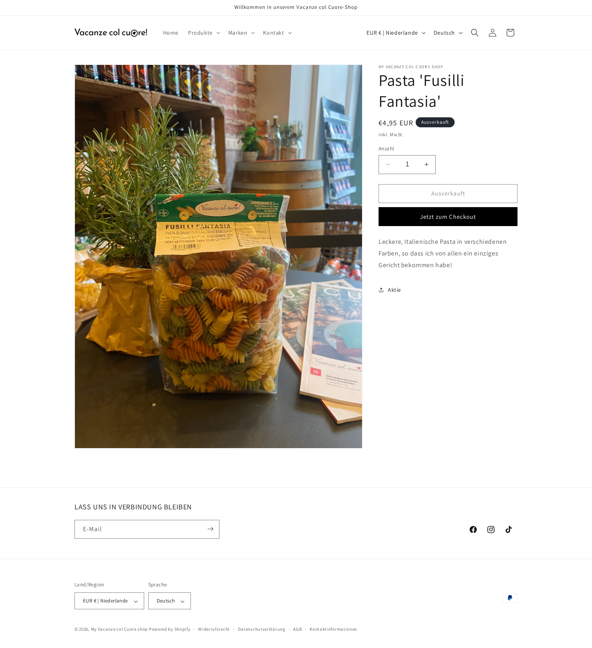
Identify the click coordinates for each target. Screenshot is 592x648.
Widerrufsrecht (214, 629)
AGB (297, 629)
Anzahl (386, 148)
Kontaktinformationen (333, 629)
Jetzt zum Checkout (448, 216)
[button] (203, 32)
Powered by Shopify (169, 629)
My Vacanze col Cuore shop (119, 629)
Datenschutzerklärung (262, 629)
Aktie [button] (394, 289)
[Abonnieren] (210, 528)
